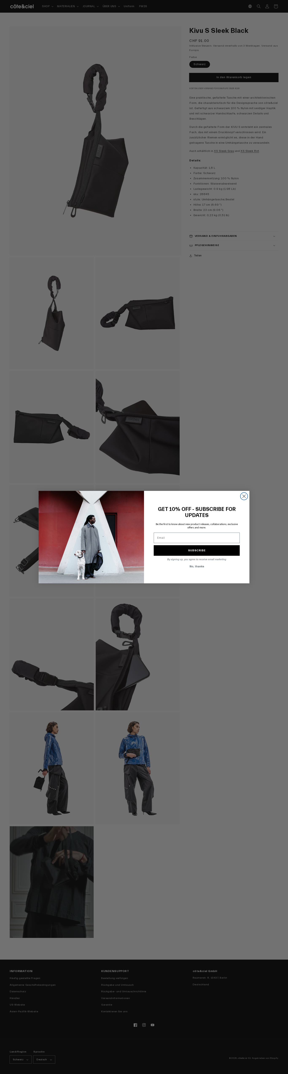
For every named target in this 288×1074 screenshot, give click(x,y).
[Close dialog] (244, 496)
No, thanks (197, 566)
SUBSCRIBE (197, 550)
